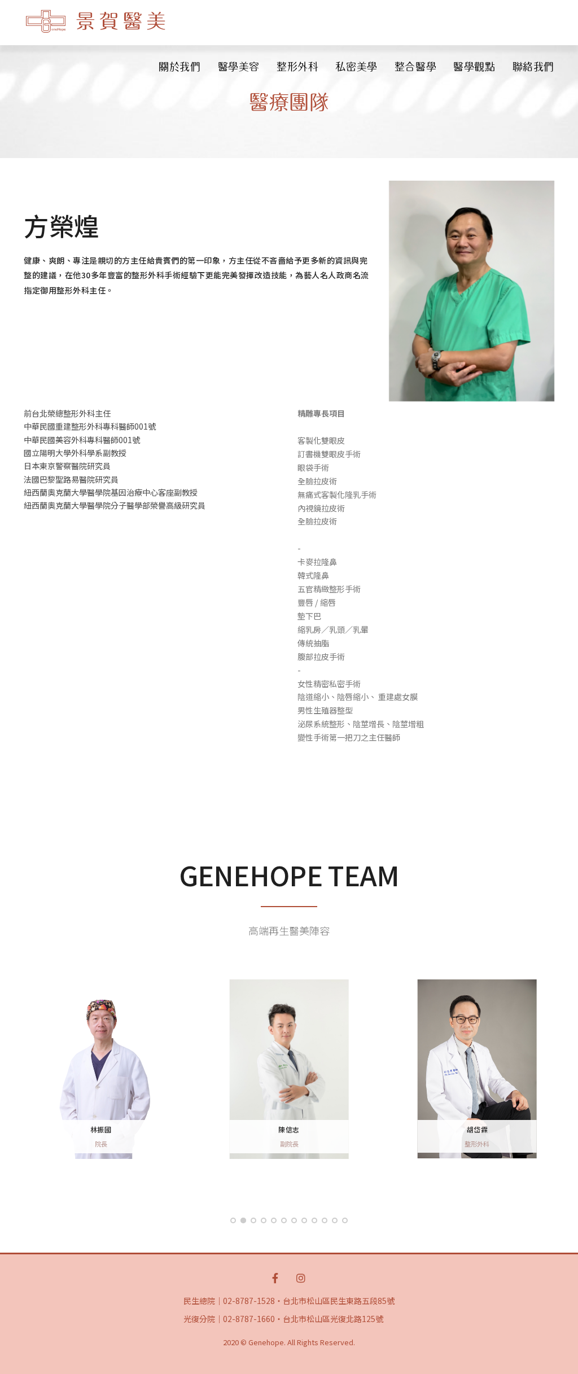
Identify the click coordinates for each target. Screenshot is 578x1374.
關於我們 (179, 67)
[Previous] (26, 1078)
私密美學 (356, 67)
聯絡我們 (533, 67)
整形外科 (297, 67)
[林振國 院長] (100, 1068)
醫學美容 (239, 67)
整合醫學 (415, 67)
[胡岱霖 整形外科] (477, 1068)
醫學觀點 (474, 67)
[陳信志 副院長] (288, 1068)
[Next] (551, 1078)
